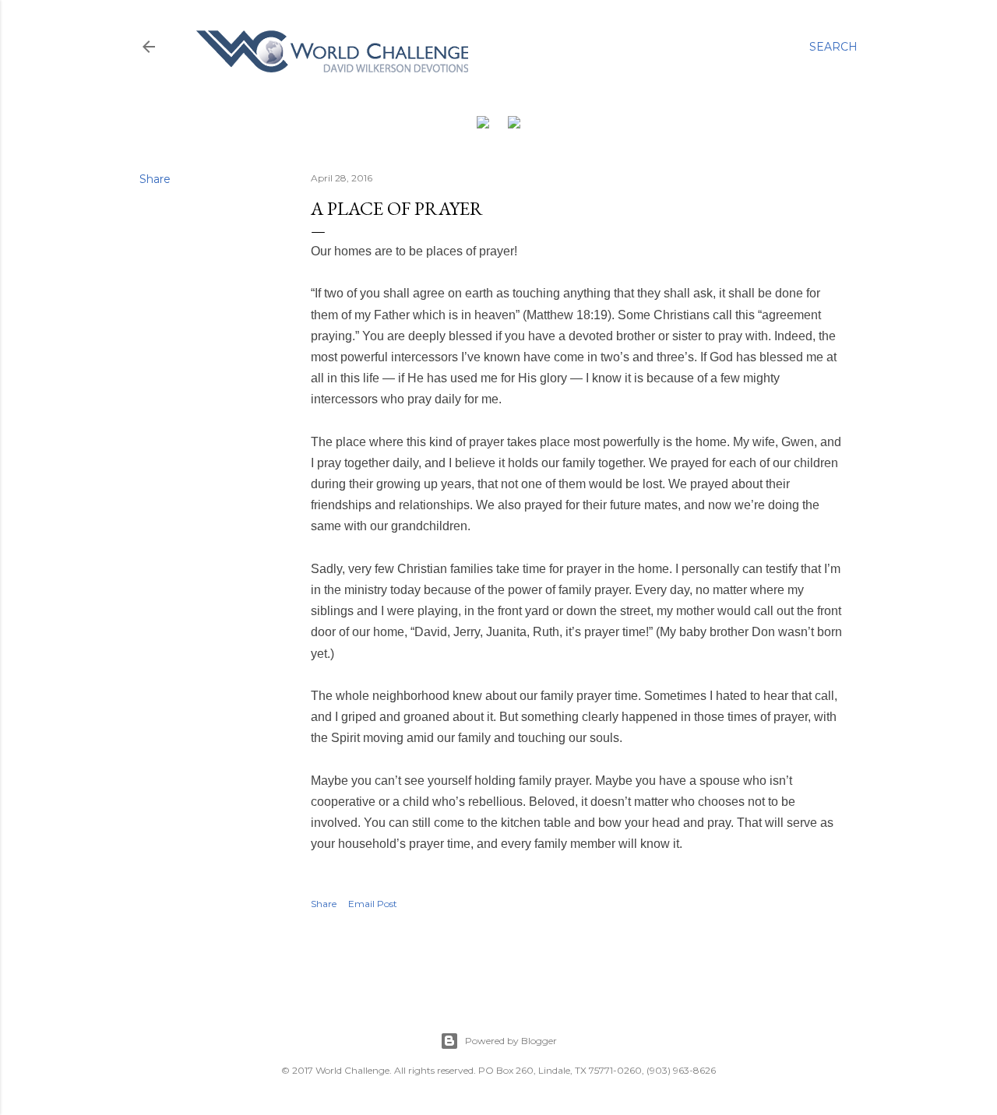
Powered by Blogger (511, 1040)
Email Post (372, 903)
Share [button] (155, 179)
